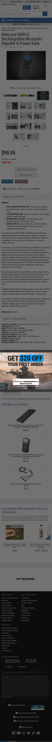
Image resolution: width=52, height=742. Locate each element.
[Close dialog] (2, 354)
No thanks (26, 388)
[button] (26, 384)
